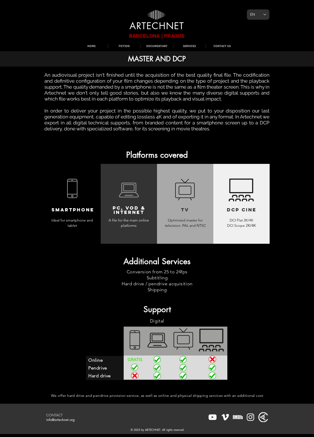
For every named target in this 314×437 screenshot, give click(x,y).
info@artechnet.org (60, 419)
